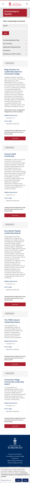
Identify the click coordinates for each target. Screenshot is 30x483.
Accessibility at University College (15, 456)
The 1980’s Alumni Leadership (12, 321)
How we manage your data (15, 463)
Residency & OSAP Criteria (12, 54)
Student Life (15, 458)
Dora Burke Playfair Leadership (12, 232)
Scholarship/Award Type (11, 40)
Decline (18, 480)
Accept (25, 480)
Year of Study (7, 44)
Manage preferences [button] (6, 480)
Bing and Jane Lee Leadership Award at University (13, 71)
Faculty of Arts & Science (15, 454)
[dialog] (15, 475)
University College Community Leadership (14, 382)
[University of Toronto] (15, 443)
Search (5, 25)
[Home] (15, 4)
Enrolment (6, 50)
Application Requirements (11, 47)
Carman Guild (10, 155)
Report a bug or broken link (15, 460)
